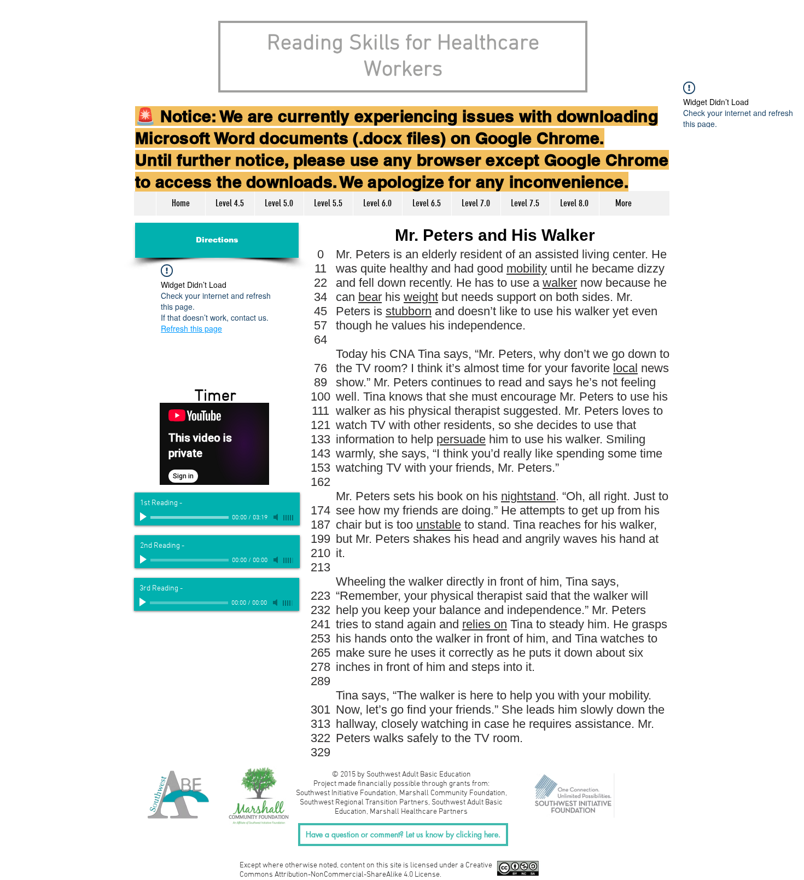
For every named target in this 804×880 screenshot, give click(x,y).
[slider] (288, 517)
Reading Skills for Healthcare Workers (403, 57)
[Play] (144, 517)
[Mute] (276, 517)
